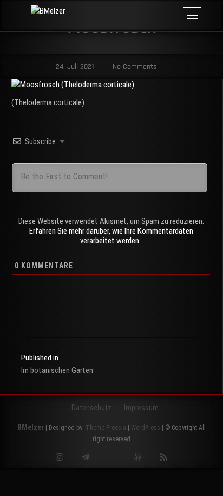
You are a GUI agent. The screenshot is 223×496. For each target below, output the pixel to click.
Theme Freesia (106, 427)
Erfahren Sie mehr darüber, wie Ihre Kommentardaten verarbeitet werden (111, 236)
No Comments (133, 67)
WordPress (145, 427)
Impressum (141, 407)
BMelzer (30, 427)
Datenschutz (91, 407)
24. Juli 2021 (74, 67)
